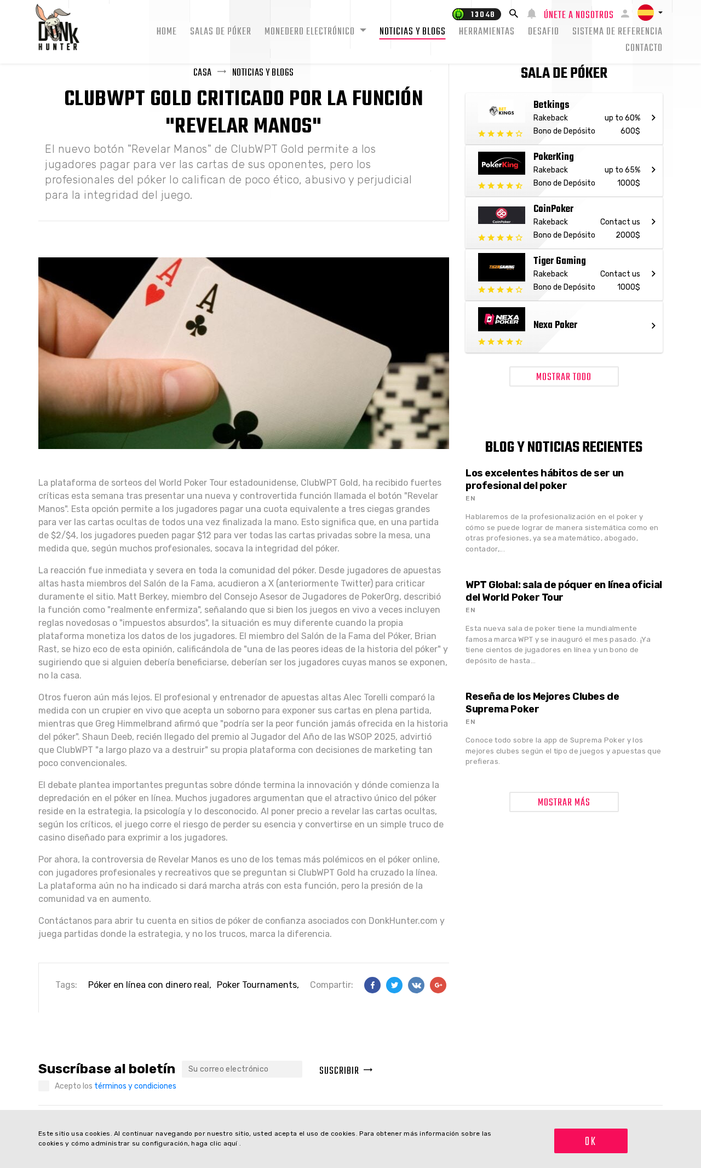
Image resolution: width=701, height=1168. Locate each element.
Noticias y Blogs (413, 32)
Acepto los (115, 1086)
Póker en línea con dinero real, (149, 985)
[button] (650, 12)
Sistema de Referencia (617, 32)
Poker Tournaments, (258, 985)
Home (167, 32)
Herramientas (487, 32)
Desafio (543, 32)
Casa (202, 73)
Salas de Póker (220, 32)
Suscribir (339, 1071)
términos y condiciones (135, 1086)
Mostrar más (564, 803)
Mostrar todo (563, 378)
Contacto (644, 48)
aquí (231, 1143)
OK (590, 1141)
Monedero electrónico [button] (311, 32)
